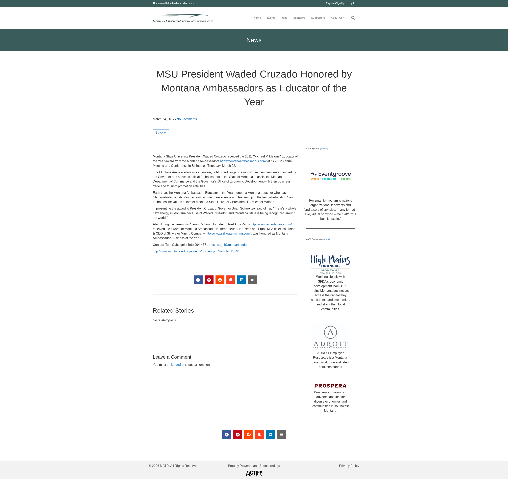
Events (271, 17)
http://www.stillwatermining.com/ (228, 233)
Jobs (284, 17)
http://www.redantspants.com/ (271, 224)
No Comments (187, 119)
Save (159, 132)
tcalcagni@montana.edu (229, 244)
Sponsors (299, 17)
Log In (351, 3)
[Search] (351, 17)
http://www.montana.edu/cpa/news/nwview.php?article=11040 (196, 251)
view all (324, 148)
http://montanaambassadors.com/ (243, 161)
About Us (337, 17)
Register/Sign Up (335, 3)
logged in (177, 364)
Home (257, 17)
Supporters (318, 17)
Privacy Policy (349, 465)
